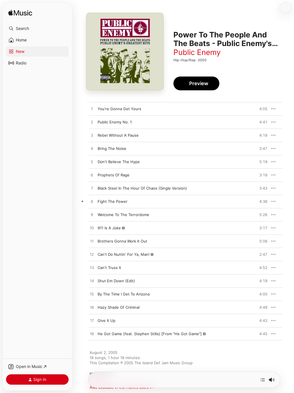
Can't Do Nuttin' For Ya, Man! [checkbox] (124, 254)
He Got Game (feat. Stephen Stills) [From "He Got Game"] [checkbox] (150, 333)
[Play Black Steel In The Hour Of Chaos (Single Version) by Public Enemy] (92, 188)
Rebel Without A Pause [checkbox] (118, 135)
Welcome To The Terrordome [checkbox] (123, 214)
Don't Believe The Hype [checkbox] (119, 161)
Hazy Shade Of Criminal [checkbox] (119, 307)
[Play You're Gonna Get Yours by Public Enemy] (92, 109)
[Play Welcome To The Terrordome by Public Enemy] (92, 215)
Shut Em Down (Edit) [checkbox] (116, 280)
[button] (37, 28)
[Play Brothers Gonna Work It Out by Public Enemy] (92, 241)
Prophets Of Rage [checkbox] (113, 175)
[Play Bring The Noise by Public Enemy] (92, 148)
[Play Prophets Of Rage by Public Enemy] (92, 175)
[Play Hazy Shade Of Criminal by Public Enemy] (92, 307)
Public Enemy (196, 52)
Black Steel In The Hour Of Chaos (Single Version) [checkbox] (142, 188)
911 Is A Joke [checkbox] (109, 228)
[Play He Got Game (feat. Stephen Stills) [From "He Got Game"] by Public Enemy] (92, 334)
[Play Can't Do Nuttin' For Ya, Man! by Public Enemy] (92, 254)
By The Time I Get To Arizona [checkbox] (124, 294)
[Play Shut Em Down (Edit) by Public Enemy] (92, 281)
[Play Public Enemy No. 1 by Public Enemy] (92, 122)
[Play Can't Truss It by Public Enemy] (92, 267)
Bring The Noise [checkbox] (112, 148)
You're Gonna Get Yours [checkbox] (119, 108)
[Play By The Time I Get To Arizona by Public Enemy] (92, 294)
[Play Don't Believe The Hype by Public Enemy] (92, 162)
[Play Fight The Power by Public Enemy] (92, 201)
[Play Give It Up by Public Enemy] (92, 320)
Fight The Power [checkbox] (112, 201)
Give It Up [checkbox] (106, 320)
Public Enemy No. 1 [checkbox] (115, 122)
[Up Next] (262, 380)
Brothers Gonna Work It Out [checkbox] (122, 241)
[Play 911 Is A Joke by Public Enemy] (92, 228)
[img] (20, 13)
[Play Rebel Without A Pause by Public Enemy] (92, 135)
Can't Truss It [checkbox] (109, 267)
